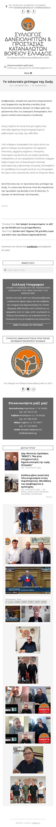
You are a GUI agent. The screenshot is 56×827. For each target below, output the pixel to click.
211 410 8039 (30, 426)
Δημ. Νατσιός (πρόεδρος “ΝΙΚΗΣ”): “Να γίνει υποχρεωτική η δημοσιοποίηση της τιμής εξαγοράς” (35, 459)
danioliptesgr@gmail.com (24, 7)
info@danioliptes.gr (43, 7)
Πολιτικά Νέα (40, 85)
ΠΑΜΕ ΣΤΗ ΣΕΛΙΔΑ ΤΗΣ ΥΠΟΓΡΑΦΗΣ (28, 325)
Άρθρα (24, 492)
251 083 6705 (30, 419)
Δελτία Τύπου (32, 492)
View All (49, 497)
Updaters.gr (36, 823)
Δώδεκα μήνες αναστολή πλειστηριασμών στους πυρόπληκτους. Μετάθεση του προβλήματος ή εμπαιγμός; (36, 481)
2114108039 (40, 5)
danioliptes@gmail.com (31, 429)
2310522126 (17, 5)
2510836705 (28, 5)
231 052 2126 (30, 411)
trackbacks (32, 246)
